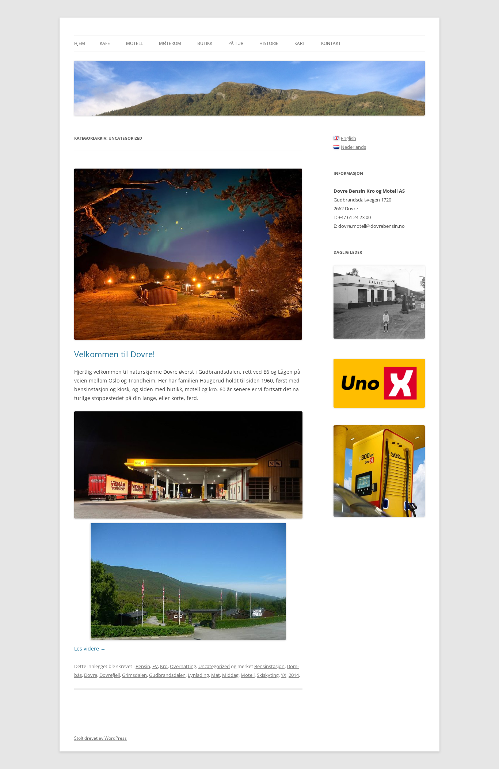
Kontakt (331, 43)
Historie (268, 43)
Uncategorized (214, 666)
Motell (134, 43)
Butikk (204, 43)
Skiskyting (268, 675)
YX (283, 675)
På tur (235, 43)
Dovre (90, 675)
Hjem (79, 43)
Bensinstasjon (269, 666)
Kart (299, 43)
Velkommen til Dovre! (114, 353)
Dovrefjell (109, 675)
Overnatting (183, 666)
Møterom (170, 43)
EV (155, 666)
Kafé (105, 43)
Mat (215, 675)
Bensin (143, 666)
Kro (164, 666)
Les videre (90, 648)
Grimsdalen (134, 675)
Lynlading (198, 675)
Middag (230, 675)
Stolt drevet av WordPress (100, 738)
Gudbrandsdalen (167, 675)
